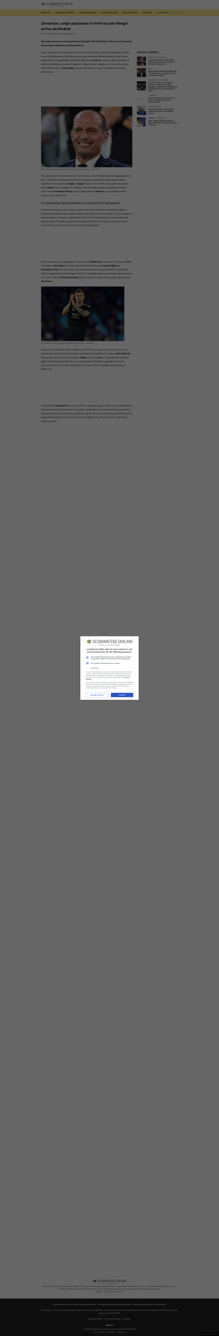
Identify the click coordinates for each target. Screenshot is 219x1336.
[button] (109, 668)
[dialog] (109, 668)
